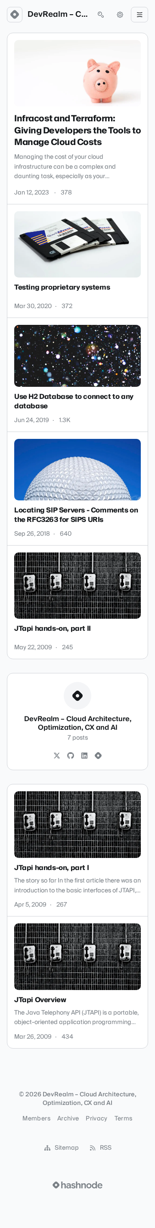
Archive (68, 1119)
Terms (124, 1119)
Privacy (96, 1119)
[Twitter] (57, 756)
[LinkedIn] (84, 756)
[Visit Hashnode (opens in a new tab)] (77, 1185)
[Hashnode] (98, 756)
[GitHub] (70, 756)
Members (36, 1119)
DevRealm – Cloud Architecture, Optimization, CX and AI (58, 15)
